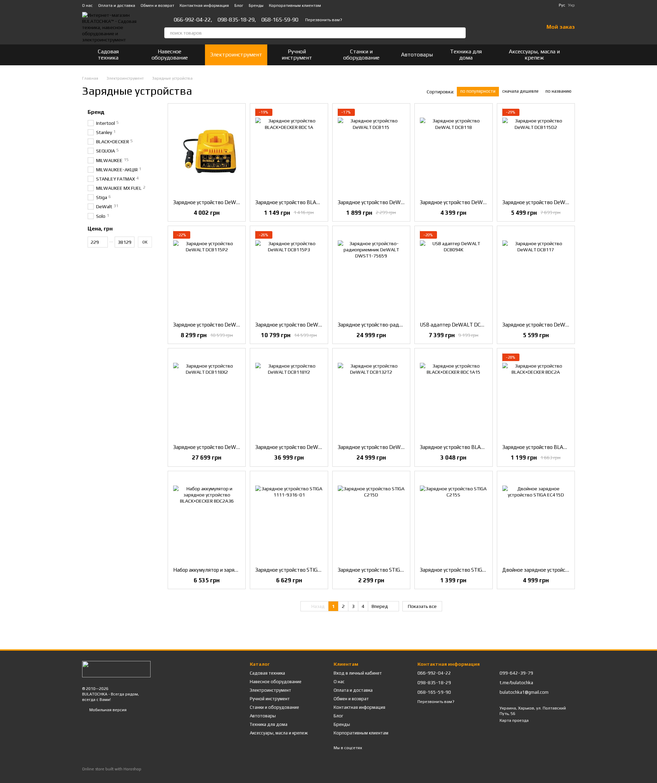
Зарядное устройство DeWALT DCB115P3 (304, 325)
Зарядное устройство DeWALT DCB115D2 (552, 202)
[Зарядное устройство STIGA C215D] (371, 519)
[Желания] (520, 27)
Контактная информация (204, 5)
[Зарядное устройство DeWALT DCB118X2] (206, 396)
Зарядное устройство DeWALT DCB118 (466, 202)
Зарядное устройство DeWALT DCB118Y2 (304, 447)
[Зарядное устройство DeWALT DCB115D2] (535, 151)
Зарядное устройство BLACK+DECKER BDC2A (555, 447)
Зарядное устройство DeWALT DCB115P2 (222, 325)
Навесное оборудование (170, 54)
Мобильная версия (107, 709)
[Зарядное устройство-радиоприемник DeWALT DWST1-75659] (371, 274)
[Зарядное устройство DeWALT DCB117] (535, 274)
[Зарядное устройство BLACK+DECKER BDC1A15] (453, 396)
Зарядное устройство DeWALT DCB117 (548, 325)
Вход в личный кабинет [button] (358, 673)
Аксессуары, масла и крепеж (534, 54)
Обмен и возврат (157, 5)
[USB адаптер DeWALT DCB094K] (453, 274)
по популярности (477, 91)
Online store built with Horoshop (111, 769)
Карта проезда (514, 720)
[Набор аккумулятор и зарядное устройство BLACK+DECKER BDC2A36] (206, 519)
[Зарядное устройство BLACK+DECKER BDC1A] (288, 151)
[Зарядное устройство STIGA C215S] (453, 519)
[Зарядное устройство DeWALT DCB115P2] (206, 274)
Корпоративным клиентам (295, 5)
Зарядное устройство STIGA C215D (379, 570)
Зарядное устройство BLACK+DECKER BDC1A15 (476, 447)
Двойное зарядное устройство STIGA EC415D (555, 570)
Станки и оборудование (361, 54)
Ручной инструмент (297, 54)
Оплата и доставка (116, 5)
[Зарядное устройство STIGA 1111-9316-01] (288, 519)
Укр (571, 5)
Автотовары (417, 54)
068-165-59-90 (279, 20)
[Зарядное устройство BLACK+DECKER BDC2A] (535, 396)
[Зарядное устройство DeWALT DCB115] (371, 151)
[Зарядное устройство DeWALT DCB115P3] (288, 274)
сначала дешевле (520, 91)
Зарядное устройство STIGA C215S (460, 570)
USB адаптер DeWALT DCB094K (458, 325)
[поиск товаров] (460, 32)
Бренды (256, 5)
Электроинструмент (236, 54)
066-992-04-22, (193, 20)
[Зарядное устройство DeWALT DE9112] (206, 151)
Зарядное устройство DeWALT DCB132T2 (387, 447)
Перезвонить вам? (323, 19)
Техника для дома (466, 54)
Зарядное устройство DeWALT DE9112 (219, 202)
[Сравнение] (502, 27)
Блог (238, 5)
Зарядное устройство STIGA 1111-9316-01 (306, 570)
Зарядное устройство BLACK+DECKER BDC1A (308, 202)
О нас (87, 5)
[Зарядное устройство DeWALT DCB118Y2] (288, 396)
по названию (558, 91)
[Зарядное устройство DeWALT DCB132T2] (371, 396)
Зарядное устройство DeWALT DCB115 (384, 202)
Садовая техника (108, 54)
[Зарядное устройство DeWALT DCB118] (453, 151)
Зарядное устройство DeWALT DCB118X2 (222, 447)
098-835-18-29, (237, 20)
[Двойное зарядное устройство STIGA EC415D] (535, 519)
